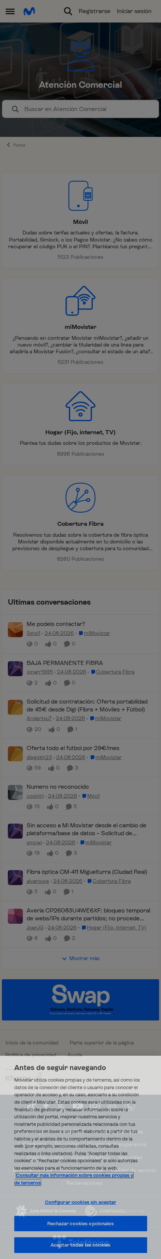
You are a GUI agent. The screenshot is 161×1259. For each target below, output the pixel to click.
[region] (80, 1157)
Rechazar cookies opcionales (80, 1223)
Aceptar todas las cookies (80, 1245)
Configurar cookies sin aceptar (80, 1202)
